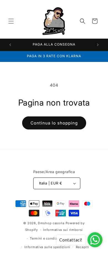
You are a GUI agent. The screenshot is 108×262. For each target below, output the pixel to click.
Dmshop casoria (51, 223)
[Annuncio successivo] (98, 45)
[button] (11, 21)
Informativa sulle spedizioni (47, 247)
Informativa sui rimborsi (63, 230)
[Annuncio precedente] (10, 45)
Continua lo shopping (54, 123)
